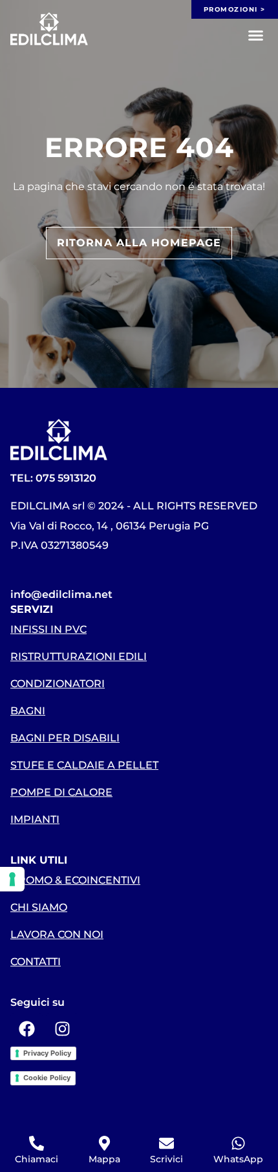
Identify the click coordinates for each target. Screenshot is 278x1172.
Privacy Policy (47, 1053)
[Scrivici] (166, 1143)
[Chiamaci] (36, 1143)
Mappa (104, 1159)
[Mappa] (104, 1143)
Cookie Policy (46, 1077)
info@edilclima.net (61, 594)
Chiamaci (36, 1159)
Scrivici (166, 1159)
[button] (256, 35)
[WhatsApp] (238, 1143)
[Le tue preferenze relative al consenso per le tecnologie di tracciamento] (12, 879)
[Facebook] (26, 1029)
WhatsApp (238, 1159)
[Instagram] (62, 1029)
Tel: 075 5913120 (53, 478)
